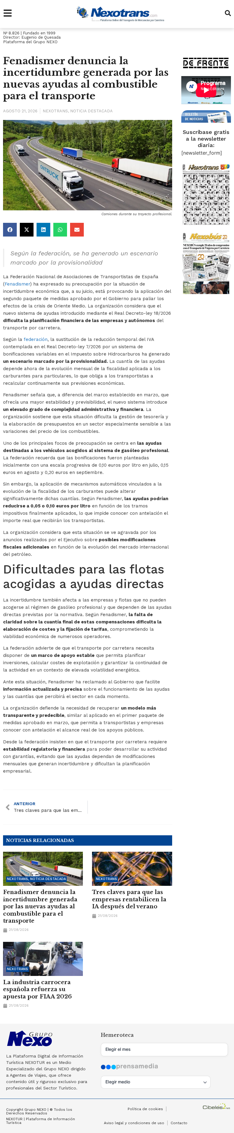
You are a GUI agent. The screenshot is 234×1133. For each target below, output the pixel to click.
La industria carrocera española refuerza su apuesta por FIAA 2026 (37, 989)
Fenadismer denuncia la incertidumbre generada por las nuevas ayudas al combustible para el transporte (40, 906)
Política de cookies (145, 1109)
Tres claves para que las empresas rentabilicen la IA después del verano (129, 899)
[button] (10, 230)
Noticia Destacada (91, 111)
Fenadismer (17, 284)
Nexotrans (55, 111)
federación (36, 339)
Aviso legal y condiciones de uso (134, 1123)
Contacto (179, 1123)
